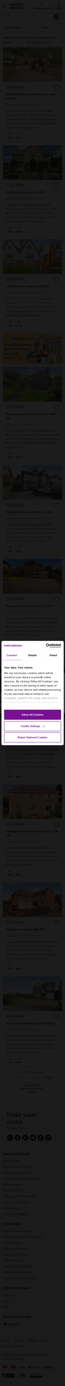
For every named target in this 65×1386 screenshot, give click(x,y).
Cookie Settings (30, 725)
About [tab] (53, 655)
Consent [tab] (12, 655)
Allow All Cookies (32, 714)
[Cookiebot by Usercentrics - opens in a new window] (46, 645)
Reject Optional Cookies (32, 737)
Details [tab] (32, 655)
